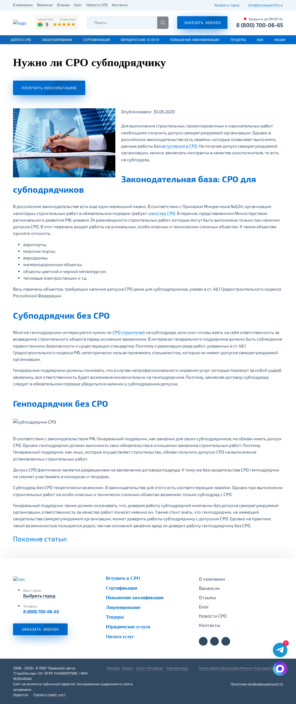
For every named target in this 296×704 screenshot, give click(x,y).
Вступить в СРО (123, 578)
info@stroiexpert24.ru (265, 5)
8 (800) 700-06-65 (259, 25)
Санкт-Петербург (150, 668)
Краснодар (230, 668)
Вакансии (45, 5)
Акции (279, 40)
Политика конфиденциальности (257, 684)
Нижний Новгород (255, 668)
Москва (113, 668)
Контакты (120, 5)
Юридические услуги (140, 40)
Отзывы (63, 5)
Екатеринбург (177, 668)
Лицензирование (57, 40)
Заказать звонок (40, 629)
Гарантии (20, 694)
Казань (128, 668)
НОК (260, 40)
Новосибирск (210, 668)
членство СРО (161, 213)
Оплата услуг (120, 636)
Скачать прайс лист (50, 694)
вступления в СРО (179, 145)
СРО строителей (128, 332)
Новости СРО (97, 5)
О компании (23, 5)
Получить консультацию (49, 88)
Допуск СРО (21, 40)
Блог (78, 5)
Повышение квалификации (194, 40)
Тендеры (238, 40)
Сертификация (97, 40)
